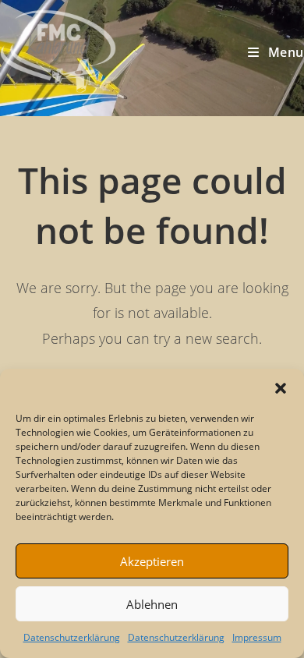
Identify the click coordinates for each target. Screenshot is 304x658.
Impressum (256, 637)
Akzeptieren (152, 561)
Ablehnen (152, 604)
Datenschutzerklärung (71, 637)
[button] (280, 388)
